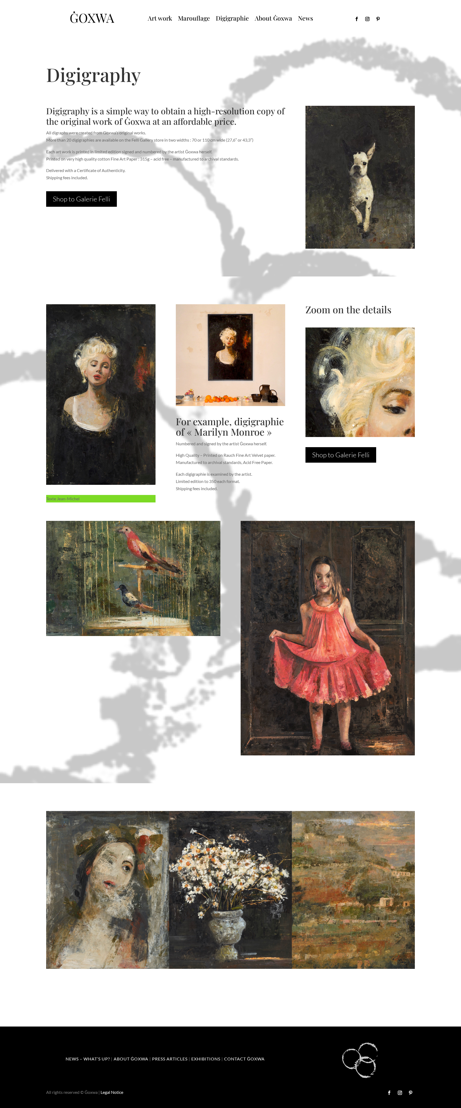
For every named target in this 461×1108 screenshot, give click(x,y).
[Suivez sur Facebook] (356, 19)
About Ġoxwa (273, 18)
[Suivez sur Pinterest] (378, 19)
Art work (160, 18)
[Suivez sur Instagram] (367, 19)
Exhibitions (205, 1058)
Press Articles (170, 1058)
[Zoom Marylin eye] (360, 435)
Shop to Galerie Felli (81, 199)
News (305, 18)
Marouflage (194, 18)
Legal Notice (112, 1092)
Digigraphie (232, 18)
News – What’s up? (88, 1058)
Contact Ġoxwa (244, 1058)
